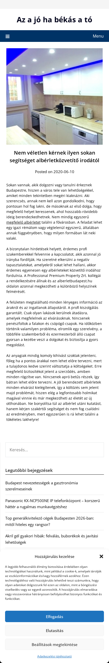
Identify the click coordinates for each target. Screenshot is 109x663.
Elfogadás (54, 616)
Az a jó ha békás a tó (54, 19)
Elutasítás (54, 630)
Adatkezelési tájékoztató (54, 656)
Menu (98, 36)
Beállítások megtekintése (55, 644)
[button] (101, 556)
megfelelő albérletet (23, 222)
